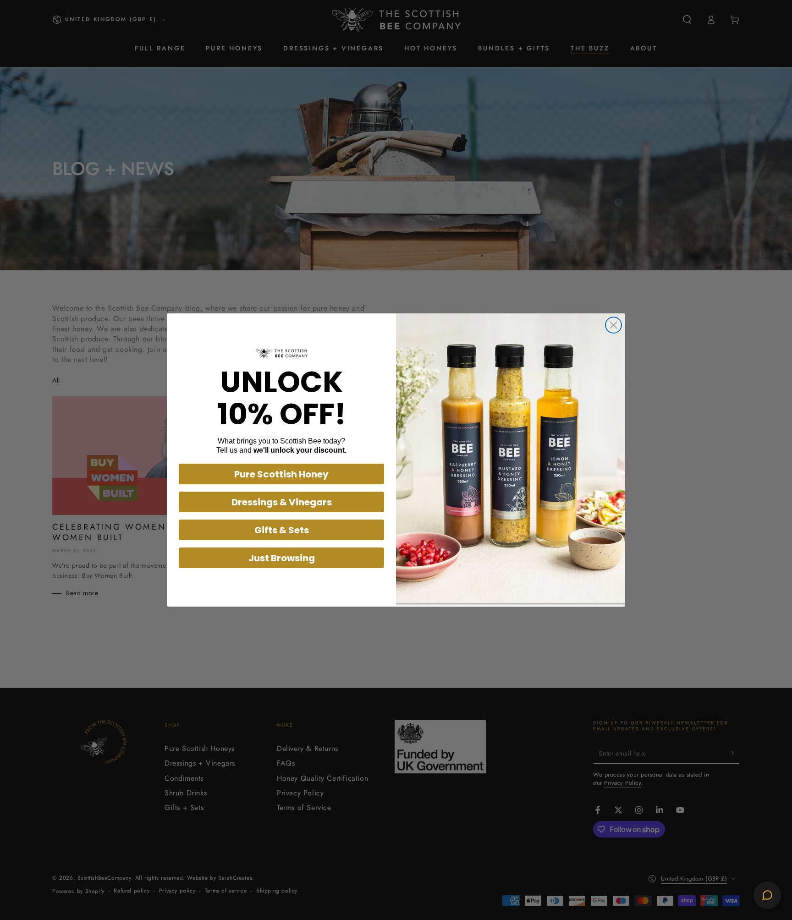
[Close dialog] (613, 325)
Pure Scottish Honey (281, 474)
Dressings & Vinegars (281, 502)
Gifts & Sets (281, 530)
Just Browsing (281, 558)
